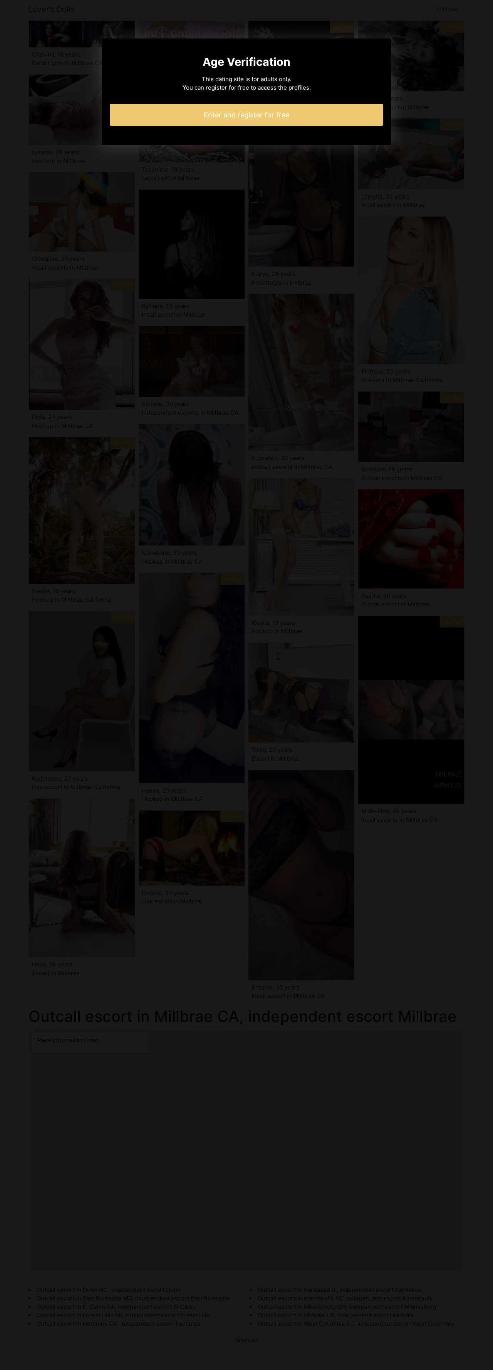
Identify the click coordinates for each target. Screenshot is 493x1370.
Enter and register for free (246, 115)
